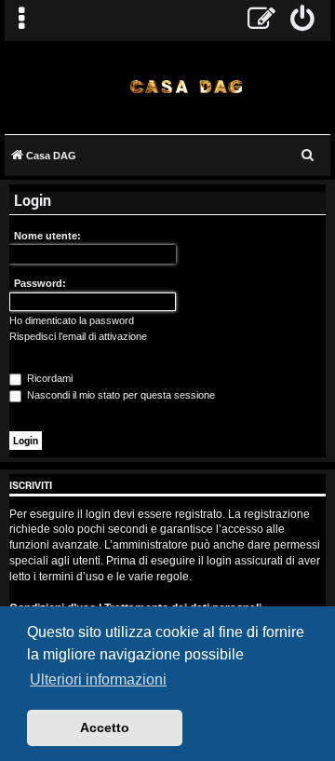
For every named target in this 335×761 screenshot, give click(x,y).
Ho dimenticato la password (71, 320)
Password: (40, 283)
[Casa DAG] (186, 86)
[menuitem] (303, 20)
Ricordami (48, 378)
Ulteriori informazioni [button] (98, 679)
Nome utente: (47, 235)
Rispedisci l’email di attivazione (78, 336)
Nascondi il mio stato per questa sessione (119, 395)
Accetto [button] (104, 727)
